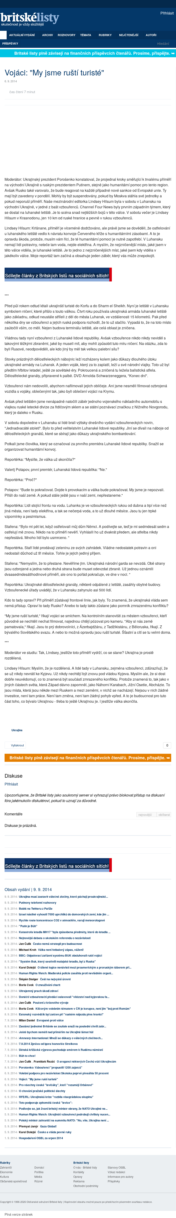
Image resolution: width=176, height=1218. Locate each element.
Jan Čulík (25, 944)
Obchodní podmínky (85, 1186)
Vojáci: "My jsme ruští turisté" (38, 1079)
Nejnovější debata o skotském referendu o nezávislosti (55, 938)
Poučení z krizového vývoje (51, 1002)
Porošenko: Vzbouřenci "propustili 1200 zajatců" (50, 1067)
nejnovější (145, 814)
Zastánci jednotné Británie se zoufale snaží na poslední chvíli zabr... (62, 1026)
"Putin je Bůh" (28, 926)
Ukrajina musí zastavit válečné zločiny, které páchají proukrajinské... (63, 896)
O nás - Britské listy (85, 1167)
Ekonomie (6, 1172)
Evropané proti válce (50, 1020)
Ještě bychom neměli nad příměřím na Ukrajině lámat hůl (56, 1032)
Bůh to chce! (27, 1056)
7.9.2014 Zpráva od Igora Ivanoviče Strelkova (48, 1044)
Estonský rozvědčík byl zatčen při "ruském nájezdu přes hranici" (61, 1014)
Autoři (151, 35)
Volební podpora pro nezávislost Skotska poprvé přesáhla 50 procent (64, 1073)
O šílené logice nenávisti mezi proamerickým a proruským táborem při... (84, 967)
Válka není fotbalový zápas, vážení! (61, 950)
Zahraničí (6, 1167)
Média (38, 1176)
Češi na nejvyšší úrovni (55, 979)
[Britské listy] (58, 275)
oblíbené (164, 814)
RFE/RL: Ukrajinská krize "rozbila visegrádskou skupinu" (56, 1097)
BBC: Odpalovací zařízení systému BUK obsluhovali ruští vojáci (60, 955)
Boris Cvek (26, 985)
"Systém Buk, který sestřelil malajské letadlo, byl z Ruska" (57, 961)
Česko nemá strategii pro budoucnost (57, 944)
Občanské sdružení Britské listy (44, 1202)
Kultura (4, 1176)
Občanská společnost (13, 1181)
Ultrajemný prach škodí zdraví (38, 991)
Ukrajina (16, 730)
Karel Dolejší (27, 967)
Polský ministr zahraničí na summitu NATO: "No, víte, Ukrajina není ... (64, 1120)
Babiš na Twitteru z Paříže (35, 908)
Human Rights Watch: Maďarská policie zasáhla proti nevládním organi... (66, 973)
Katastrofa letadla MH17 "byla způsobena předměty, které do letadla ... (64, 932)
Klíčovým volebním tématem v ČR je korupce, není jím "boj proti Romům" (83, 1008)
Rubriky (105, 35)
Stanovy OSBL (117, 1167)
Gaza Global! (48, 1126)
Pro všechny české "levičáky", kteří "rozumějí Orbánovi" (56, 1085)
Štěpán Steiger (28, 979)
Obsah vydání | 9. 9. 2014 (28, 889)
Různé (38, 1181)
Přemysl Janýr (28, 1126)
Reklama (79, 1181)
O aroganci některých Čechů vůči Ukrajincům (86, 1061)
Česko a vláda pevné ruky (55, 1132)
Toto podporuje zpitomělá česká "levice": (45, 1102)
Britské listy (32, 19)
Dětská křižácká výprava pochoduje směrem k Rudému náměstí (61, 1050)
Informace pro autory (120, 1176)
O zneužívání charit (48, 985)
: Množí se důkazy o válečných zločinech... (61, 1038)
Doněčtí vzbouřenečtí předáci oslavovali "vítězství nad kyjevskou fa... (64, 997)
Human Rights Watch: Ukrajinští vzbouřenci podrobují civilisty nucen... (64, 1114)
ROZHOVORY (66, 35)
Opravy (77, 1176)
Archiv (47, 35)
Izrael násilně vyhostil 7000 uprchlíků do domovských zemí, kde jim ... (64, 914)
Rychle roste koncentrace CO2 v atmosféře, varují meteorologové (62, 920)
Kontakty (78, 1172)
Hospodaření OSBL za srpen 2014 (41, 1138)
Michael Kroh (27, 950)
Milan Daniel (27, 1020)
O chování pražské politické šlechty (42, 1091)
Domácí (39, 1167)
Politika (39, 1172)
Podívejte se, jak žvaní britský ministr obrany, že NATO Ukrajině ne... (63, 1108)
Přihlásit (167, 13)
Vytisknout (17, 745)
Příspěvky (10, 43)
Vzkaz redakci (116, 1172)
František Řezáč (44, 1061)
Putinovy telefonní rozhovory (37, 902)
